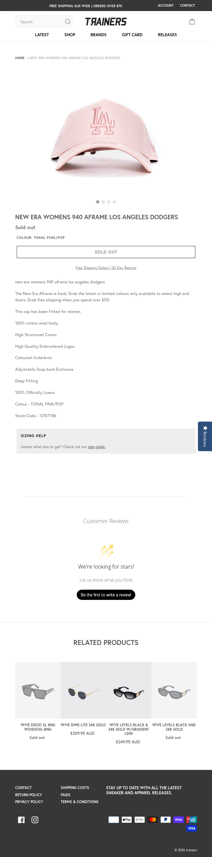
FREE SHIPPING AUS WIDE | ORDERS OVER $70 (85, 6)
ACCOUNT (165, 5)
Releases (167, 34)
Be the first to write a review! (106, 594)
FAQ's (65, 795)
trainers (191, 850)
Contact (23, 787)
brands (99, 34)
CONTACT (187, 5)
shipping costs (75, 787)
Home (20, 58)
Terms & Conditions (80, 801)
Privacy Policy (29, 801)
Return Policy (28, 795)
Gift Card (132, 34)
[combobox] (39, 21)
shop (69, 34)
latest (42, 34)
